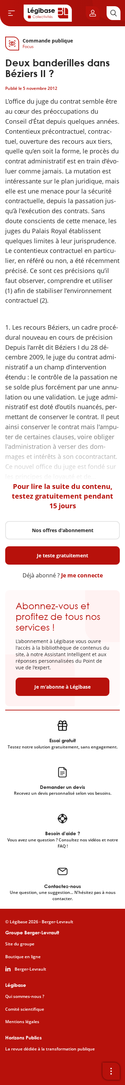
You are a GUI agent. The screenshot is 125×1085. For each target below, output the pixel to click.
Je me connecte (82, 575)
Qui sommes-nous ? (24, 996)
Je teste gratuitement (62, 555)
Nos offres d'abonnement (62, 530)
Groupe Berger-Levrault (32, 932)
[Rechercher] (113, 13)
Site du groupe (19, 944)
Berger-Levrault (30, 969)
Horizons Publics (23, 1037)
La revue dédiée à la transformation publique (50, 1049)
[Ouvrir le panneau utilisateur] (93, 13)
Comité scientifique (24, 1009)
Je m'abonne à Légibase (62, 686)
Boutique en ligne (23, 957)
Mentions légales (22, 1022)
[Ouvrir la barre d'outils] (111, 1071)
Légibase (15, 985)
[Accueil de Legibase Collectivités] (48, 13)
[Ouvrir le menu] (11, 13)
